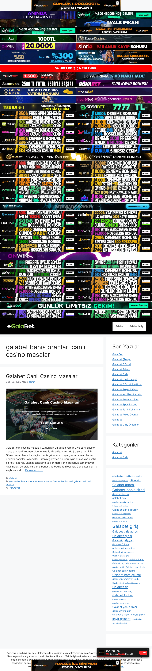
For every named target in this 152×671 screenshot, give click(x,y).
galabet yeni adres (121, 603)
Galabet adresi (123, 485)
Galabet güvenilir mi (120, 560)
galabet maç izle (136, 563)
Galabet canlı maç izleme (121, 514)
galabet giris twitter (120, 521)
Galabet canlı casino (120, 506)
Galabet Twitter (122, 595)
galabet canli (119, 498)
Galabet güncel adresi (122, 552)
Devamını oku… (34, 470)
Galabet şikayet (121, 614)
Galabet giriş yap (122, 540)
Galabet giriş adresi (125, 531)
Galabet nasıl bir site (135, 567)
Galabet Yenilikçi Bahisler (127, 394)
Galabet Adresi (121, 369)
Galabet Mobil (118, 567)
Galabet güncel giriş (120, 556)
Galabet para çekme (126, 575)
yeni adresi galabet (119, 623)
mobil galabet (138, 619)
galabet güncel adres (123, 548)
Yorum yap (14, 488)
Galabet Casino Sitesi (122, 517)
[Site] (38, 115)
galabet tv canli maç (122, 591)
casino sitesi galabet (120, 481)
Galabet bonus (120, 494)
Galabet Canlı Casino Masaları (42, 376)
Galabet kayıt (136, 559)
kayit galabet (121, 619)
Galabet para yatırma (124, 570)
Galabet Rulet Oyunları (125, 414)
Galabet (119, 326)
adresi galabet (118, 476)
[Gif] (76, 157)
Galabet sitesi (118, 583)
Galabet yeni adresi (124, 606)
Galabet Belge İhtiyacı (125, 389)
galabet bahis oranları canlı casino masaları (30, 481)
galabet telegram (132, 583)
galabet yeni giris (121, 611)
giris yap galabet (138, 615)
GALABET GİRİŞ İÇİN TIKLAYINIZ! (76, 68)
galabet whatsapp (119, 600)
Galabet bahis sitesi (63, 481)
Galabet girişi (122, 536)
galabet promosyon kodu (125, 579)
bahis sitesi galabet (134, 476)
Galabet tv (120, 587)
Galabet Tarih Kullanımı (126, 409)
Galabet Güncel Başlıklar (127, 384)
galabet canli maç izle (122, 502)
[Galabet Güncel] (21, 326)
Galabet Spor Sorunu (124, 404)
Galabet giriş (125, 526)
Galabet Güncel (121, 364)
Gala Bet (117, 354)
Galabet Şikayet (121, 359)
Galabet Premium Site (125, 399)
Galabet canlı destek (125, 509)
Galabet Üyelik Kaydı (124, 379)
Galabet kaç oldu (120, 563)
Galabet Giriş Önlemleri (126, 424)
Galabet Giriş (136, 326)
